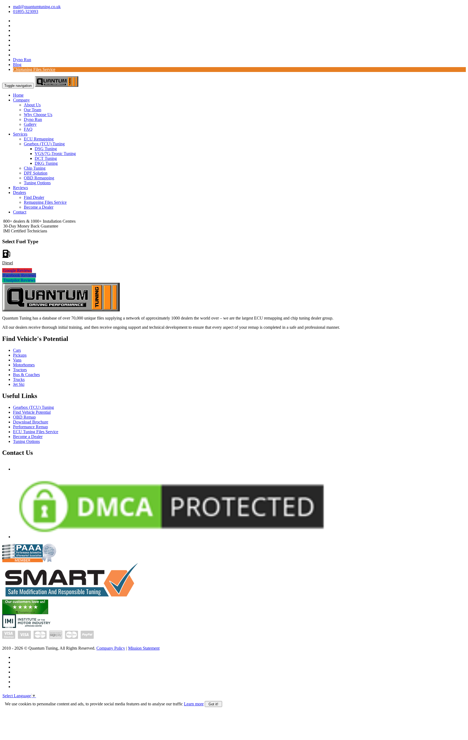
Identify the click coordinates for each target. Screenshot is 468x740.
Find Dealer (34, 197)
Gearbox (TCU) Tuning (44, 144)
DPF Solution (35, 173)
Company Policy (110, 648)
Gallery (30, 124)
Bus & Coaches (26, 374)
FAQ (28, 129)
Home (18, 95)
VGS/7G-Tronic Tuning (55, 153)
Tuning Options (37, 182)
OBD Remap (24, 417)
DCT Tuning (46, 158)
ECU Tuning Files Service (35, 431)
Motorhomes (24, 365)
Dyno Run (22, 59)
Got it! (213, 704)
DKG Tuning (46, 163)
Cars (17, 350)
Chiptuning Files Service (34, 69)
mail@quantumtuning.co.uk (37, 6)
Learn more (194, 704)
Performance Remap (30, 427)
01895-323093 (25, 11)
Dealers (19, 192)
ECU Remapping (39, 139)
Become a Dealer (38, 207)
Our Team (32, 109)
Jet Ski (18, 384)
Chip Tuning (35, 168)
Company (21, 100)
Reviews (20, 187)
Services (20, 134)
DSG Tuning (46, 148)
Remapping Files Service (45, 202)
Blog (17, 64)
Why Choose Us (38, 114)
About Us (32, 105)
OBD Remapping (39, 178)
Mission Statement (144, 648)
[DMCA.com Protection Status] (171, 536)
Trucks (19, 379)
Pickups (20, 355)
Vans (17, 360)
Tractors (20, 369)
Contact (19, 212)
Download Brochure (30, 422)
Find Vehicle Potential (32, 412)
